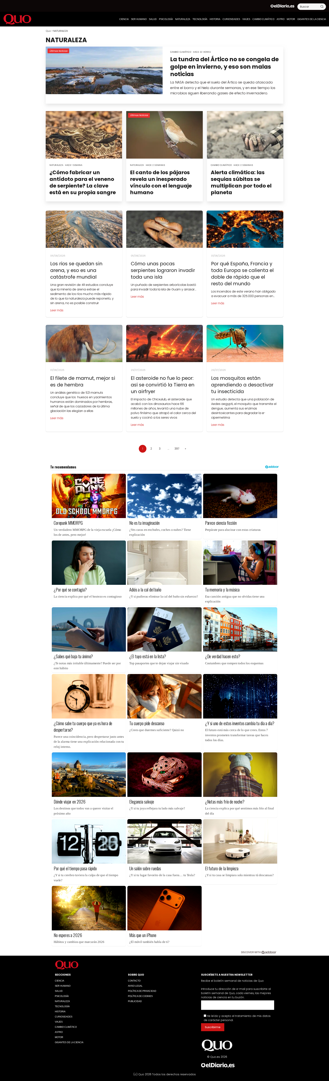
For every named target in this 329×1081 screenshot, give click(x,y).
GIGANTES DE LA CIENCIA (311, 19)
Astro (280, 19)
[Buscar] (322, 6)
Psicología (166, 19)
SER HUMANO (139, 19)
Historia (215, 19)
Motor (291, 19)
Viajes (246, 19)
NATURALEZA (182, 19)
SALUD (153, 19)
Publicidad (135, 1001)
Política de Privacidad (142, 991)
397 (177, 449)
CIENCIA (124, 19)
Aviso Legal (135, 986)
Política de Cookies (140, 996)
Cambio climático (263, 19)
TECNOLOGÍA (199, 19)
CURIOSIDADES (231, 19)
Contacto (134, 980)
